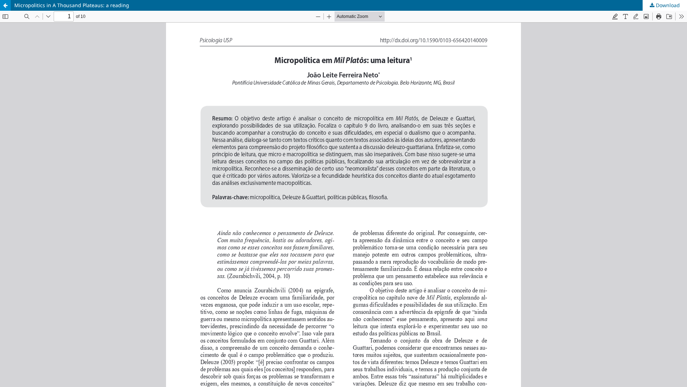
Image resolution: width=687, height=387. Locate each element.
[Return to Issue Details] (5, 5)
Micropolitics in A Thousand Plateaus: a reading (71, 5)
